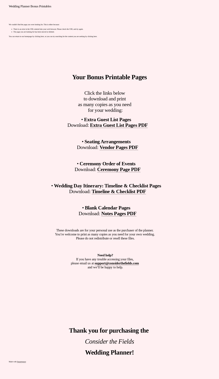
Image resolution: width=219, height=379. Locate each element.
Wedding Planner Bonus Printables (30, 6)
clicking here (39, 36)
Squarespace (21, 362)
